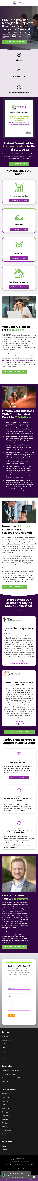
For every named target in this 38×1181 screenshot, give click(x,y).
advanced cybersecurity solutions (17, 443)
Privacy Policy (24, 1162)
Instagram (23, 1169)
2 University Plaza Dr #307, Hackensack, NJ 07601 (19, 1165)
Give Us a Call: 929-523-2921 (14, 42)
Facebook (15, 1169)
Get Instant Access (19, 164)
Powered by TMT (15, 1162)
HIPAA (13, 487)
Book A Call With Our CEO (14, 372)
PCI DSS (18, 487)
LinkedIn (19, 1169)
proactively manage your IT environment (15, 573)
